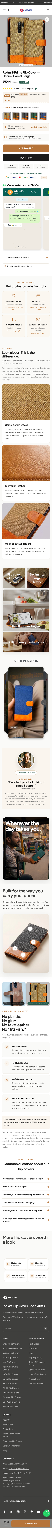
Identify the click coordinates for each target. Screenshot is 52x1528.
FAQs (31, 1353)
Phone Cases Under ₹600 (11, 1435)
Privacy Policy (35, 1379)
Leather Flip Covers (11, 1353)
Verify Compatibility (39, 127)
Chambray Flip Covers (12, 1441)
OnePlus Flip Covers (11, 1402)
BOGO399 (23, 95)
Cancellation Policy (37, 1369)
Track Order (34, 1344)
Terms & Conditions (37, 1383)
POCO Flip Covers (11, 1388)
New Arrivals (8, 1424)
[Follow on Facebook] (4, 1512)
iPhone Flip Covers (11, 1392)
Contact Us (33, 1348)
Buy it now (26, 158)
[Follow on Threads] (25, 1512)
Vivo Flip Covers (9, 1362)
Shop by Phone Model (12, 1348)
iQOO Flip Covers (10, 1374)
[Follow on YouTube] (38, 1512)
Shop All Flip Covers (11, 1344)
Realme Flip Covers (11, 1406)
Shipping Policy (35, 1357)
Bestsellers (8, 1429)
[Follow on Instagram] (18, 1512)
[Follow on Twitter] (11, 1512)
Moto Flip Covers (10, 1383)
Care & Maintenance (11, 1445)
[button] (46, 1513)
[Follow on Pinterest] (31, 1512)
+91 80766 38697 (20, 1463)
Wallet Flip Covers (10, 1357)
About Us (7, 1420)
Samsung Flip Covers (12, 1397)
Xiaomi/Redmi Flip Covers (10, 1368)
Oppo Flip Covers (10, 1379)
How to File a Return (37, 1374)
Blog (5, 1450)
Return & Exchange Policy (37, 1363)
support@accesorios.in (19, 1468)
